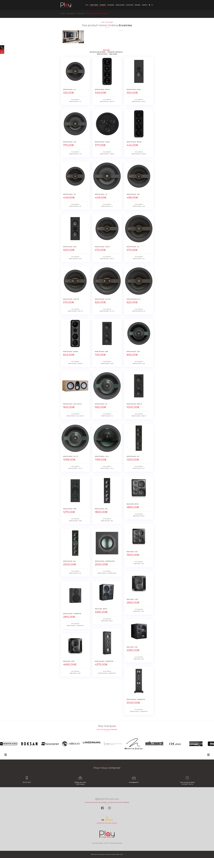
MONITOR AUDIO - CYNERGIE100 (72, 613)
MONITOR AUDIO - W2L (101, 509)
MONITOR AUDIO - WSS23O (134, 142)
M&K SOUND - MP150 (133, 504)
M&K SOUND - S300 (132, 647)
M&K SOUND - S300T (69, 661)
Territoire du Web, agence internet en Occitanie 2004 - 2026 (107, 854)
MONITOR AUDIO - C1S (69, 89)
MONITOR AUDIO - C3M (133, 351)
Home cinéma (94, 5)
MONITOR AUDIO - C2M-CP (102, 246)
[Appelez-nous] (2, 47)
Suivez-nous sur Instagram (96, 802)
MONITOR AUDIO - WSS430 (70, 351)
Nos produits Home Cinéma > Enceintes (97, 13)
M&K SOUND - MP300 (101, 609)
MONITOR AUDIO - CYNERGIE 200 (104, 661)
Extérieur (103, 5)
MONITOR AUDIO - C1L (101, 194)
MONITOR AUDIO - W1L (133, 456)
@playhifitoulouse (107, 798)
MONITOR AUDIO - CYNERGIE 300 (136, 699)
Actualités (129, 5)
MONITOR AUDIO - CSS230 (102, 142)
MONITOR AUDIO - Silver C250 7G (72, 404)
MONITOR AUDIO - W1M (69, 246)
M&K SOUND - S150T (132, 599)
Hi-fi (87, 5)
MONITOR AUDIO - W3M (69, 509)
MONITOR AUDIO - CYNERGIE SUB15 (105, 561)
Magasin (137, 5)
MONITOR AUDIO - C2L (133, 246)
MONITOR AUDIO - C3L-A (102, 456)
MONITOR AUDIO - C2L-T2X (102, 299)
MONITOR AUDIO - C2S (69, 194)
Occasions (110, 5)
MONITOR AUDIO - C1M (69, 142)
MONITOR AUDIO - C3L (101, 404)
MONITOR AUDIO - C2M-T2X (71, 299)
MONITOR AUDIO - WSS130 (102, 89)
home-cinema (81, 13)
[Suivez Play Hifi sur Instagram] (152, 5)
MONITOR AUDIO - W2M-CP (134, 404)
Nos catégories (71, 13)
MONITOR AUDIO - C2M (133, 194)
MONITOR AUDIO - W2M (101, 351)
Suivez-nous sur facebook (118, 802)
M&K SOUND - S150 (132, 551)
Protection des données (116, 843)
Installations (120, 5)
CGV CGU (106, 843)
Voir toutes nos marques (107, 729)
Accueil (62, 13)
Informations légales (97, 843)
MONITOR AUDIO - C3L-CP (70, 456)
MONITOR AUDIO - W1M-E (134, 89)
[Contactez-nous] (2, 51)
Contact (144, 5)
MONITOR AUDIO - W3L (69, 561)
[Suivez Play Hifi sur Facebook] (149, 5)
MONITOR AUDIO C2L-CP (134, 299)
